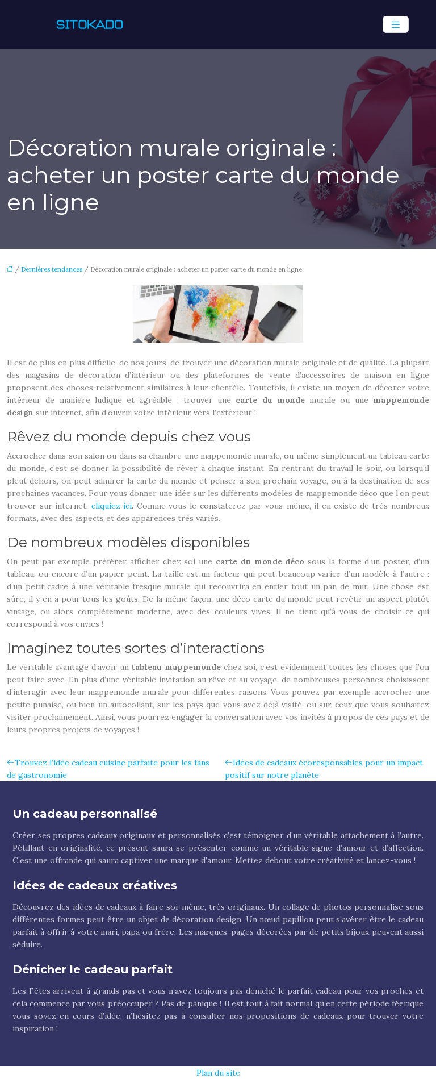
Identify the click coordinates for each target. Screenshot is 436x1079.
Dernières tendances (51, 269)
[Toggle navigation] (396, 25)
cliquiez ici (111, 506)
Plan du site (218, 1073)
